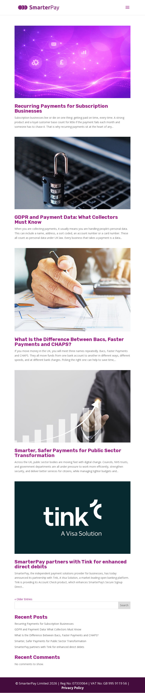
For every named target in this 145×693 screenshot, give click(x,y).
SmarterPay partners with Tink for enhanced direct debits (71, 564)
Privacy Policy (72, 688)
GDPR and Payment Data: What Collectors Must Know (66, 219)
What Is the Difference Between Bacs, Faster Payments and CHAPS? (69, 342)
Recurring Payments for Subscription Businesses (61, 108)
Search (124, 605)
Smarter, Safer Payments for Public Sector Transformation (68, 453)
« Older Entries (23, 599)
